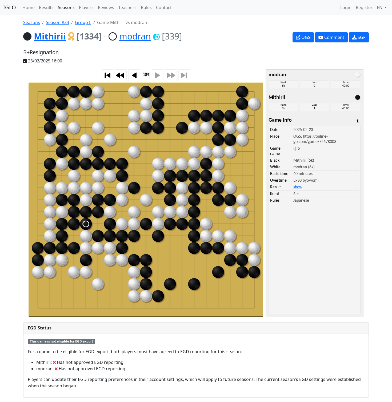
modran (135, 36)
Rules (146, 7)
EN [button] (380, 7)
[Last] (184, 75)
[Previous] (134, 75)
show (297, 187)
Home (28, 7)
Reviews (106, 7)
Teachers (127, 7)
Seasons (66, 7)
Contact (164, 7)
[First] (107, 75)
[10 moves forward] (171, 75)
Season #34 (57, 22)
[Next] (157, 75)
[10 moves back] (121, 75)
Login (345, 7)
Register (364, 7)
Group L (83, 22)
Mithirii (50, 36)
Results (46, 7)
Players (86, 7)
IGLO (9, 7)
